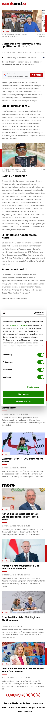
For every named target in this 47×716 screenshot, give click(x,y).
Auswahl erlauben (23, 401)
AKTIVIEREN (36, 75)
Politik (7, 31)
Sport (6, 454)
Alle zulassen (23, 394)
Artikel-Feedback (23, 712)
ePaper (32, 707)
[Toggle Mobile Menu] (43, 3)
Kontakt (41, 707)
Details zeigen (33, 387)
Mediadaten (25, 703)
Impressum (38, 703)
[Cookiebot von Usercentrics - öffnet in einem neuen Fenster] (33, 313)
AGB (4, 707)
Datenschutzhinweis (17, 707)
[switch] (40, 362)
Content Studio (11, 703)
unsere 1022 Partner (19, 325)
